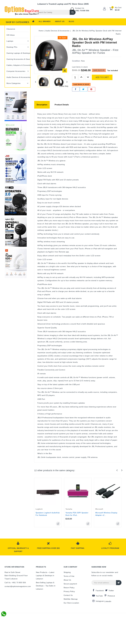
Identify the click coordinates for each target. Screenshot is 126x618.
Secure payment (70, 584)
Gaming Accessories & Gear (18, 59)
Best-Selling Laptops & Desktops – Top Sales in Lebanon (45, 586)
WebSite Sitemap (71, 599)
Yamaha (68, 509)
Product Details (62, 105)
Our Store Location (71, 603)
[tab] (42, 105)
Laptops (10, 41)
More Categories (14, 83)
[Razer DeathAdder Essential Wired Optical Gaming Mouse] (16, 137)
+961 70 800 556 (82, 11)
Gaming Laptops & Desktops (18, 53)
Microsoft (99, 509)
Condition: (76, 61)
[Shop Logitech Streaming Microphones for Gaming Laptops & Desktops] (16, 232)
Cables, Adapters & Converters (18, 65)
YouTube (99, 596)
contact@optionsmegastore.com (18, 586)
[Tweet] (83, 89)
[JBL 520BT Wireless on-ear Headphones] (16, 263)
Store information (14, 567)
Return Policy (69, 588)
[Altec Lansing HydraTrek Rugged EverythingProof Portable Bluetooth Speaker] (16, 200)
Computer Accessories (16, 71)
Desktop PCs (12, 47)
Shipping (67, 572)
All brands (44, 21)
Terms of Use (69, 576)
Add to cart (102, 77)
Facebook (100, 591)
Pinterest (111, 596)
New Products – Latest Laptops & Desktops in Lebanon (45, 575)
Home (34, 22)
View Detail (58, 524)
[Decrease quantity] (88, 77)
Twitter (111, 591)
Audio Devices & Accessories (18, 77)
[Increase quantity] (81, 77)
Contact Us (68, 595)
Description (42, 105)
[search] (73, 12)
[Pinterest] (91, 89)
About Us (59, 21)
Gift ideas (11, 35)
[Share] (75, 89)
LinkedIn (107, 601)
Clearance (11, 29)
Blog (71, 21)
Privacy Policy (69, 591)
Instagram (100, 601)
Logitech (39, 509)
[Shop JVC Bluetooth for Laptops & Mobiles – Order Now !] (16, 169)
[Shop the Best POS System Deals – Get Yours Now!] (16, 106)
